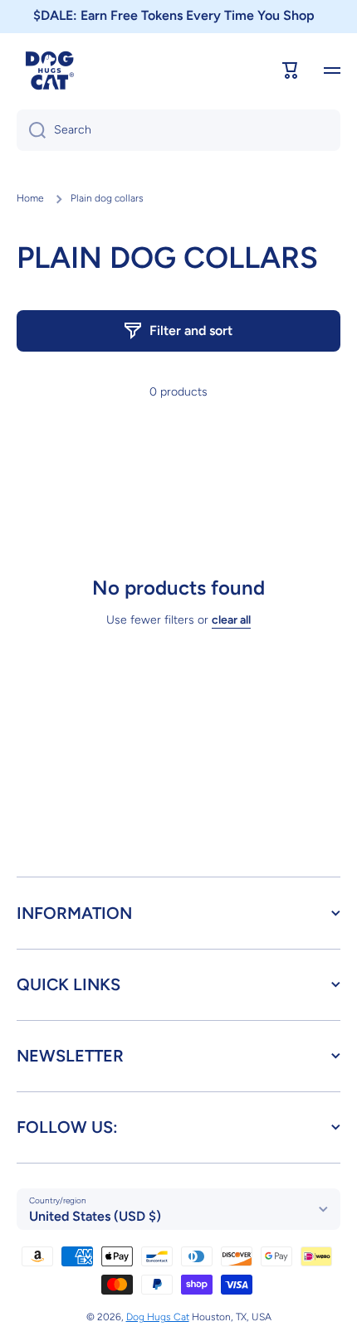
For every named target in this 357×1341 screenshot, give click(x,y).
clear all (231, 620)
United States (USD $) (95, 1216)
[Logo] (50, 70)
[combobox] (178, 130)
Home (30, 198)
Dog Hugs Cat (157, 1317)
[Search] (31, 130)
